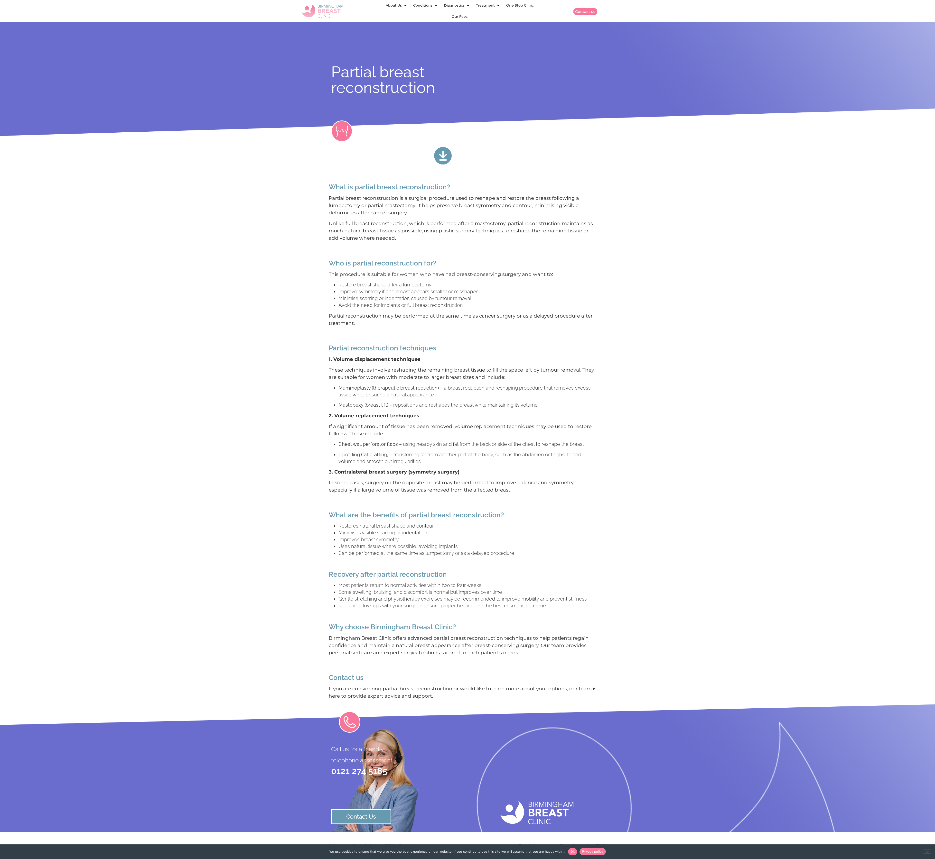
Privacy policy (592, 851)
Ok (572, 851)
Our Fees (460, 16)
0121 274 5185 (359, 771)
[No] (927, 851)
